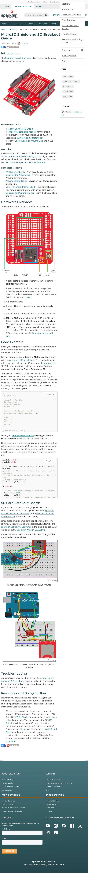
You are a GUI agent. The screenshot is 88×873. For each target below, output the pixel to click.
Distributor (55, 2)
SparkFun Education (9, 786)
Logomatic (11, 741)
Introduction (68, 9)
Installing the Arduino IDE (18, 174)
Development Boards (47, 24)
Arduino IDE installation (23, 360)
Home (3, 29)
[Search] (46, 15)
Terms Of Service (52, 801)
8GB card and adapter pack (30, 137)
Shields (67, 96)
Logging (68, 91)
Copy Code (50, 394)
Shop (6, 6)
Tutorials (12, 29)
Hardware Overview (71, 14)
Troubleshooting (70, 34)
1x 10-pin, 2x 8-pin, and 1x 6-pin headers (25, 162)
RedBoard (23, 140)
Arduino (68, 76)
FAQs (48, 790)
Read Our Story (7, 779)
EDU (45, 2)
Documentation (23, 6)
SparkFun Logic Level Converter (16, 526)
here (28, 297)
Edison (22, 729)
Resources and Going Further (72, 41)
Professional (34, 2)
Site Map (49, 811)
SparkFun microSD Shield (17, 58)
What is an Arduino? (15, 171)
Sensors (31, 24)
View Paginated (69, 55)
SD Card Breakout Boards (70, 27)
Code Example (68, 20)
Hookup (68, 86)
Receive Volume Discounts (12, 811)
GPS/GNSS (18, 24)
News (39, 6)
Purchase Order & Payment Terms (59, 783)
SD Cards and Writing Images (20, 192)
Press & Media (7, 783)
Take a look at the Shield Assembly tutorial (21, 156)
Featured (7, 24)
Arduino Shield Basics (16, 180)
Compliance (50, 808)
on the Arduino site (46, 363)
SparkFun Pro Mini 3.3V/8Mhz (31, 529)
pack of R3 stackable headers (22, 131)
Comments (72, 50)
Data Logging (71, 81)
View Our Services (8, 804)
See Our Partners (8, 801)
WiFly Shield (22, 717)
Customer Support (53, 779)
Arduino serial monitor (23, 435)
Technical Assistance (54, 786)
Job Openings (7, 790)
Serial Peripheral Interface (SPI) (20, 186)
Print (64, 61)
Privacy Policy (51, 804)
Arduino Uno (37, 140)
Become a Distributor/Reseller (13, 808)
